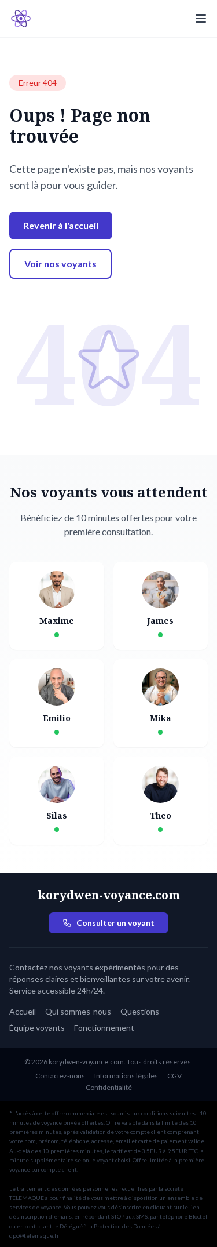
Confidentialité (109, 1087)
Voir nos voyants (60, 263)
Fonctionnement (104, 1027)
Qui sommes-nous (78, 1011)
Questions (139, 1011)
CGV (174, 1075)
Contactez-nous (60, 1075)
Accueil (22, 1011)
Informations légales (126, 1075)
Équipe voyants (37, 1027)
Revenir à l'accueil (60, 225)
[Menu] (201, 19)
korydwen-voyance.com (109, 895)
